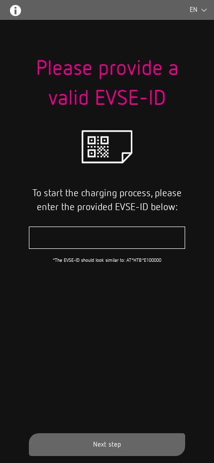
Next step (107, 444)
